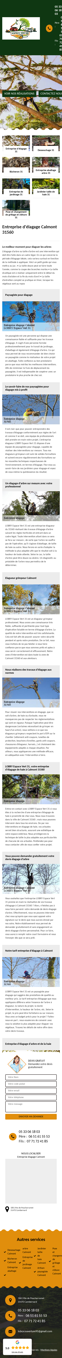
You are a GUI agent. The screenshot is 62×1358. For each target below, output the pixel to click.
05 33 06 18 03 (29, 1132)
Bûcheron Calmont (10, 1261)
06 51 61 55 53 (39, 1137)
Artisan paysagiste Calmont (40, 1271)
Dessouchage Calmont (10, 1252)
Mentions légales (48, 1350)
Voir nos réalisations (19, 93)
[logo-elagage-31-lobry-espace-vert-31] (21, 28)
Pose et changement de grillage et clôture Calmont (55, 1261)
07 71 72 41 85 (37, 1141)
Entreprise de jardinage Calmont (25, 1262)
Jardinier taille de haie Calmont (40, 1256)
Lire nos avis (17, 1352)
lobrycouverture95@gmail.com (35, 1331)
